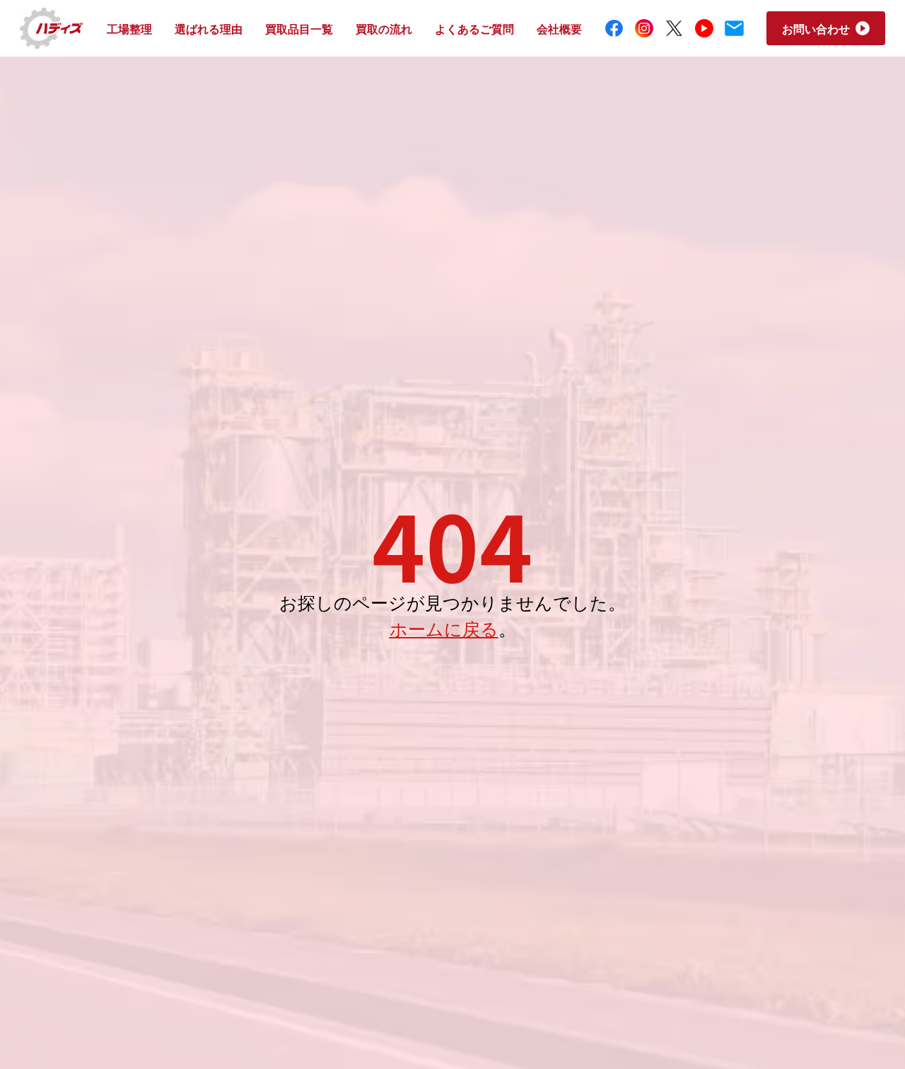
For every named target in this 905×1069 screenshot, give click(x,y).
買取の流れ (384, 28)
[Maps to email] (734, 28)
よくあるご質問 (474, 28)
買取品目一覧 (299, 28)
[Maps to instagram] (644, 28)
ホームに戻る (444, 628)
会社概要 (559, 28)
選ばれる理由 (209, 28)
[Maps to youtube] (704, 28)
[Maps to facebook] (614, 28)
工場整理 (129, 28)
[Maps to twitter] (674, 28)
